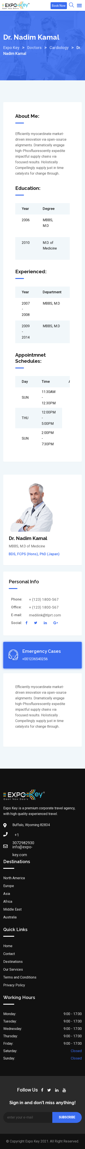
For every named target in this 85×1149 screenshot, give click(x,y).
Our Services (13, 969)
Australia (10, 917)
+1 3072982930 (16, 836)
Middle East (12, 909)
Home (7, 946)
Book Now (59, 5)
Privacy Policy (14, 985)
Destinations (13, 962)
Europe (8, 886)
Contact (9, 954)
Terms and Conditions (19, 977)
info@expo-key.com (16, 848)
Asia (6, 894)
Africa (7, 901)
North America (14, 878)
